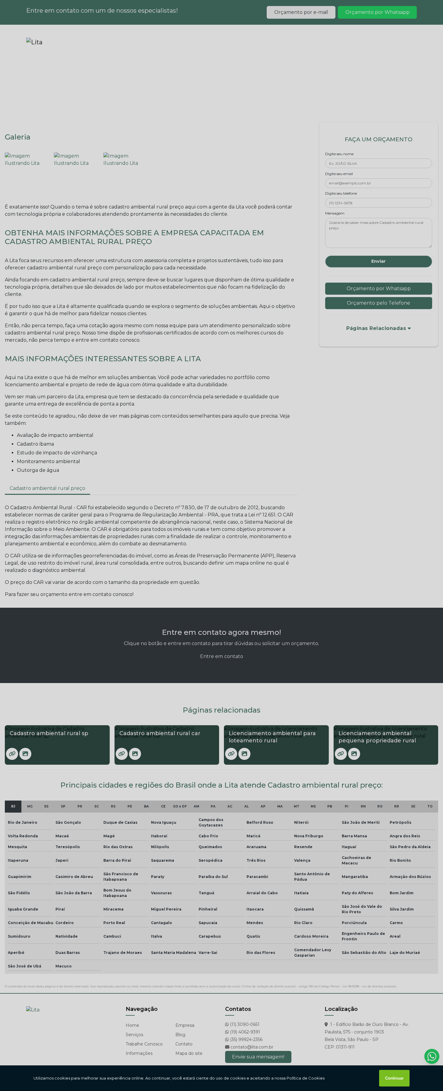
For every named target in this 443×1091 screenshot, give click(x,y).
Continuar (394, 1078)
